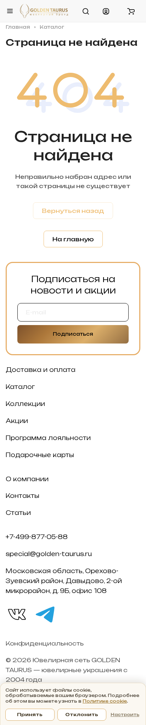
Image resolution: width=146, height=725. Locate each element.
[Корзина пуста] (131, 11)
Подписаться (73, 334)
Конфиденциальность (45, 643)
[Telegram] (44, 614)
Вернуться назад (73, 210)
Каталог (20, 386)
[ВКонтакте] (16, 614)
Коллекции (25, 403)
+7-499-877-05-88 (37, 536)
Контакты (22, 495)
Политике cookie (105, 701)
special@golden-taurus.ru (49, 554)
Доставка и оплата (40, 369)
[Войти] (106, 11)
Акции (17, 420)
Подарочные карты (40, 454)
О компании (27, 479)
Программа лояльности (48, 437)
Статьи (18, 512)
